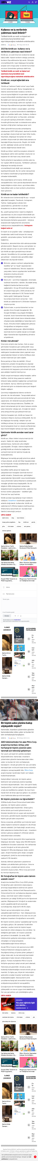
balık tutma (5, 518)
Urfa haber (11, 526)
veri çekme (27, 526)
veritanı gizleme (6, 530)
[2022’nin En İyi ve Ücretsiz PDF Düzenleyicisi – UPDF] (19, 655)
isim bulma (5, 1013)
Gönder (7, 616)
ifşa (19, 522)
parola (33, 522)
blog (13, 518)
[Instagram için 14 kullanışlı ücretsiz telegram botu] (19, 648)
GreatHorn (12, 500)
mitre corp (21, 1013)
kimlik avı (26, 522)
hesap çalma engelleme (8, 522)
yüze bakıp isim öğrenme (9, 1021)
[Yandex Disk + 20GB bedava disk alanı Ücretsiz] (19, 663)
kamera (13, 1013)
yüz (34, 1017)
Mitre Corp (29, 770)
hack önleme (20, 518)
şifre (3, 526)
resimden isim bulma (8, 1017)
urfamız (19, 526)
